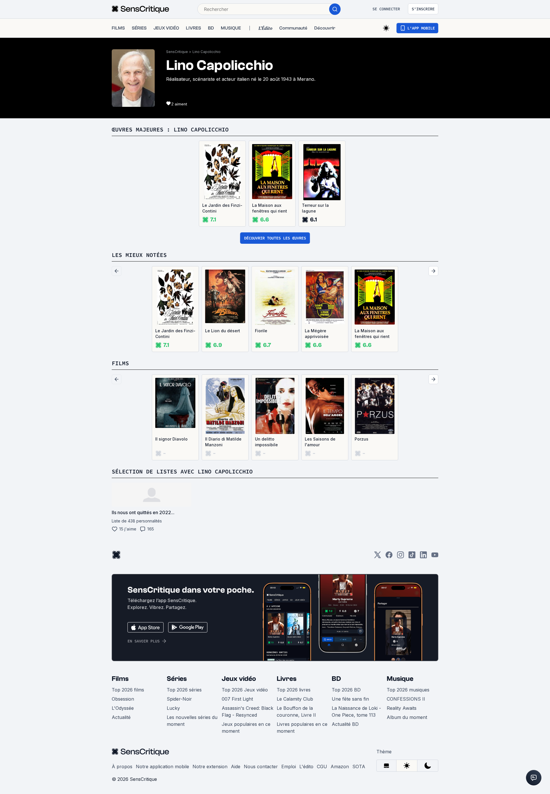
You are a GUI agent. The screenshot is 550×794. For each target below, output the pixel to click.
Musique (400, 679)
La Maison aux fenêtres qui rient (269, 208)
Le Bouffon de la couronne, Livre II (296, 711)
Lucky (173, 708)
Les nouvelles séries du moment (192, 720)
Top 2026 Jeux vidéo (245, 690)
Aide (235, 766)
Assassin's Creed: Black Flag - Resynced (247, 711)
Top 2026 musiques (408, 690)
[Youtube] (434, 556)
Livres (286, 679)
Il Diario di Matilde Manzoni (223, 442)
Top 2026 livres (294, 690)
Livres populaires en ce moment (302, 727)
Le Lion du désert (222, 330)
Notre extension (209, 766)
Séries (177, 679)
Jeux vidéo (239, 679)
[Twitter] (377, 556)
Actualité (121, 717)
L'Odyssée (123, 708)
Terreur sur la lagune (315, 208)
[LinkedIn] (423, 556)
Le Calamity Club (295, 699)
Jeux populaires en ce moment (246, 727)
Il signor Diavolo (171, 439)
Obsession (123, 699)
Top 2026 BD (346, 690)
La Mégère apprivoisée (317, 333)
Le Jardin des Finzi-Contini (222, 208)
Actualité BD (345, 724)
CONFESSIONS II (406, 699)
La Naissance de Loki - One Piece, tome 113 (356, 711)
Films (120, 679)
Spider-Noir (179, 699)
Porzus (361, 439)
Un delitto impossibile (266, 442)
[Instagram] (400, 556)
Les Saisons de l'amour (320, 442)
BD (336, 679)
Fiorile (261, 330)
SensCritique (177, 52)
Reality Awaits (402, 708)
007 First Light (237, 699)
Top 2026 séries (184, 690)
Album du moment (407, 717)
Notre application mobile (162, 766)
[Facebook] (389, 556)
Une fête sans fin (350, 699)
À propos (122, 766)
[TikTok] (411, 556)
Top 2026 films (128, 690)
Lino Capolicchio (206, 52)
